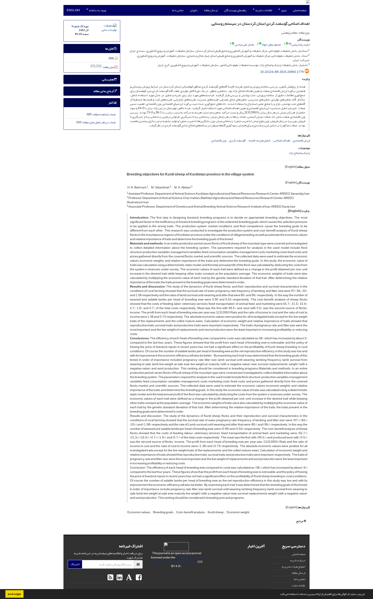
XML (111, 58)
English (73, 10)
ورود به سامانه (97, 10)
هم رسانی (108, 79)
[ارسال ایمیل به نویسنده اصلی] (290, 44)
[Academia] (128, 577)
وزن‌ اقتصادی (218, 140)
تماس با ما (177, 10)
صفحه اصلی (299, 10)
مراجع (300, 521)
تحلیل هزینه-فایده (259, 140)
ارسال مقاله (211, 10)
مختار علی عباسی (244, 44)
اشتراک (75, 564)
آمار (110, 103)
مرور (283, 10)
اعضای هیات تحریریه (293, 566)
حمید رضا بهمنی (301, 44)
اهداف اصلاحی (281, 140)
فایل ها (109, 49)
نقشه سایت (298, 585)
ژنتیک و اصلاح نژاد (299, 153)
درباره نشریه (297, 560)
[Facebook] (138, 577)
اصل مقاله (103, 67)
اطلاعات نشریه (263, 10)
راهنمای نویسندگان (235, 10)
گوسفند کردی (237, 140)
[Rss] (110, 577)
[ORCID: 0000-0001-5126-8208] (260, 44)
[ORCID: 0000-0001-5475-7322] (287, 44)
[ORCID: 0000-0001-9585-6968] (233, 44)
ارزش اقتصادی (301, 140)
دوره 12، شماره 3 (80, 26)
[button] (278, 594)
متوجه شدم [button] (14, 593)
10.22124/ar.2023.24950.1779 (282, 72)
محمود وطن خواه (271, 44)
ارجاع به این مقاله (103, 91)
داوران (194, 10)
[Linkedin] (118, 577)
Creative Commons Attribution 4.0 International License (176, 560)
